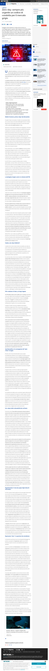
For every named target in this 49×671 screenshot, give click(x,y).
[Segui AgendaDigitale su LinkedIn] (22, 649)
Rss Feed (12, 651)
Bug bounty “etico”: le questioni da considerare (15, 114)
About (4, 651)
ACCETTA (39, 663)
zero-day (24, 82)
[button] (3, 3)
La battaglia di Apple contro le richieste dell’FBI (15, 105)
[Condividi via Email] (7, 24)
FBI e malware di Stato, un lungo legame (13, 108)
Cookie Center (38, 651)
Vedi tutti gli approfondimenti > (42, 85)
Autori (7, 651)
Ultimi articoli (22, 3)
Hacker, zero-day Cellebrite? (11, 107)
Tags (9, 651)
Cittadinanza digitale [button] (35, 3)
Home (3, 21)
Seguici (17, 649)
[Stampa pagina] (11, 24)
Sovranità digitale (28, 3)
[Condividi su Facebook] (2, 24)
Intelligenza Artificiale (44, 3)
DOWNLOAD (44, 25)
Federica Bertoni (5, 40)
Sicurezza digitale (8, 21)
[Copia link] (9, 24)
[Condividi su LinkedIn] (4, 24)
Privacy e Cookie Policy (18, 651)
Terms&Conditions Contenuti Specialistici (28, 651)
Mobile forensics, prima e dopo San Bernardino (15, 104)
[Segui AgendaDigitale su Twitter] (24, 649)
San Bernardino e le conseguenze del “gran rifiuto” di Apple (17, 109)
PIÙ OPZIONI (39, 667)
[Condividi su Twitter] (6, 24)
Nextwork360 (5, 656)
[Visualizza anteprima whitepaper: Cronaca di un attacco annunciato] (40, 19)
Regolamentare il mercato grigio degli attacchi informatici (17, 112)
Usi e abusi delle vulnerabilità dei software (14, 111)
